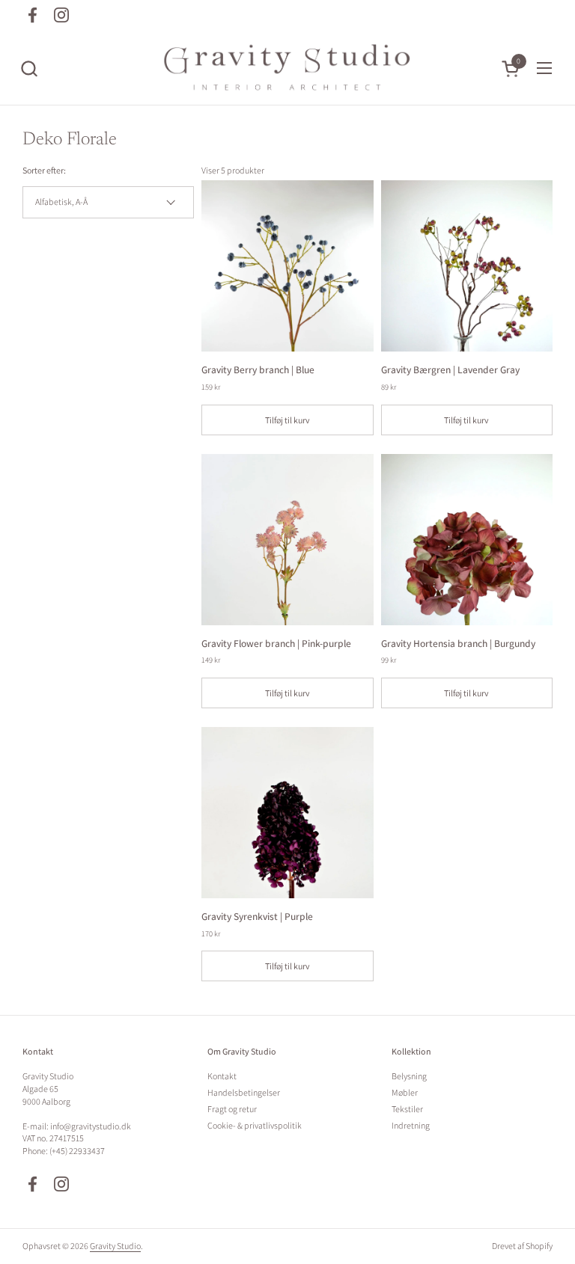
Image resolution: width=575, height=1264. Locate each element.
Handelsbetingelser (243, 1092)
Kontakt (222, 1076)
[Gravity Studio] (287, 68)
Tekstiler (407, 1108)
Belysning (409, 1076)
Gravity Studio (115, 1245)
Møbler (405, 1092)
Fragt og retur (232, 1108)
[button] (28, 68)
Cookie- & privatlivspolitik (254, 1125)
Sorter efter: (44, 170)
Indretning (411, 1125)
